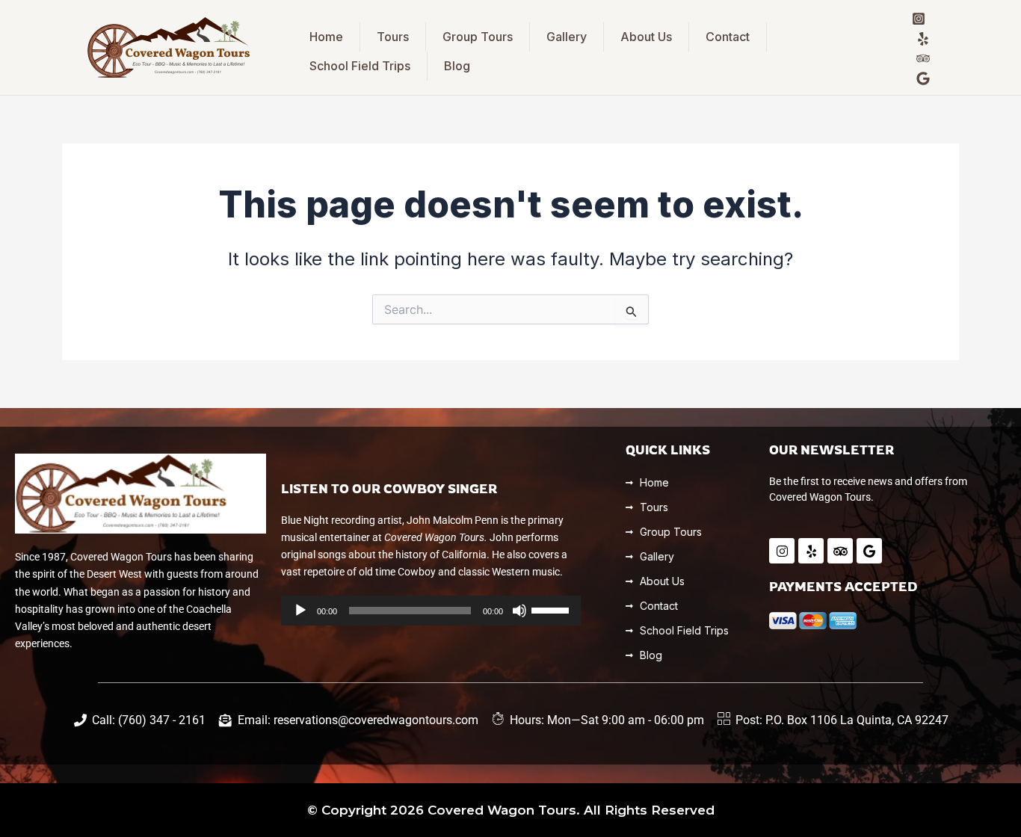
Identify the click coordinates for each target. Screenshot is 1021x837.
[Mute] (519, 610)
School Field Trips (359, 65)
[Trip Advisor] (923, 58)
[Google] (923, 78)
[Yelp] (923, 39)
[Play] (300, 610)
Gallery (566, 36)
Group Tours (477, 36)
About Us (646, 36)
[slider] (552, 609)
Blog (457, 65)
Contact (728, 36)
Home (326, 36)
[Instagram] (918, 18)
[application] (431, 611)
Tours (393, 36)
